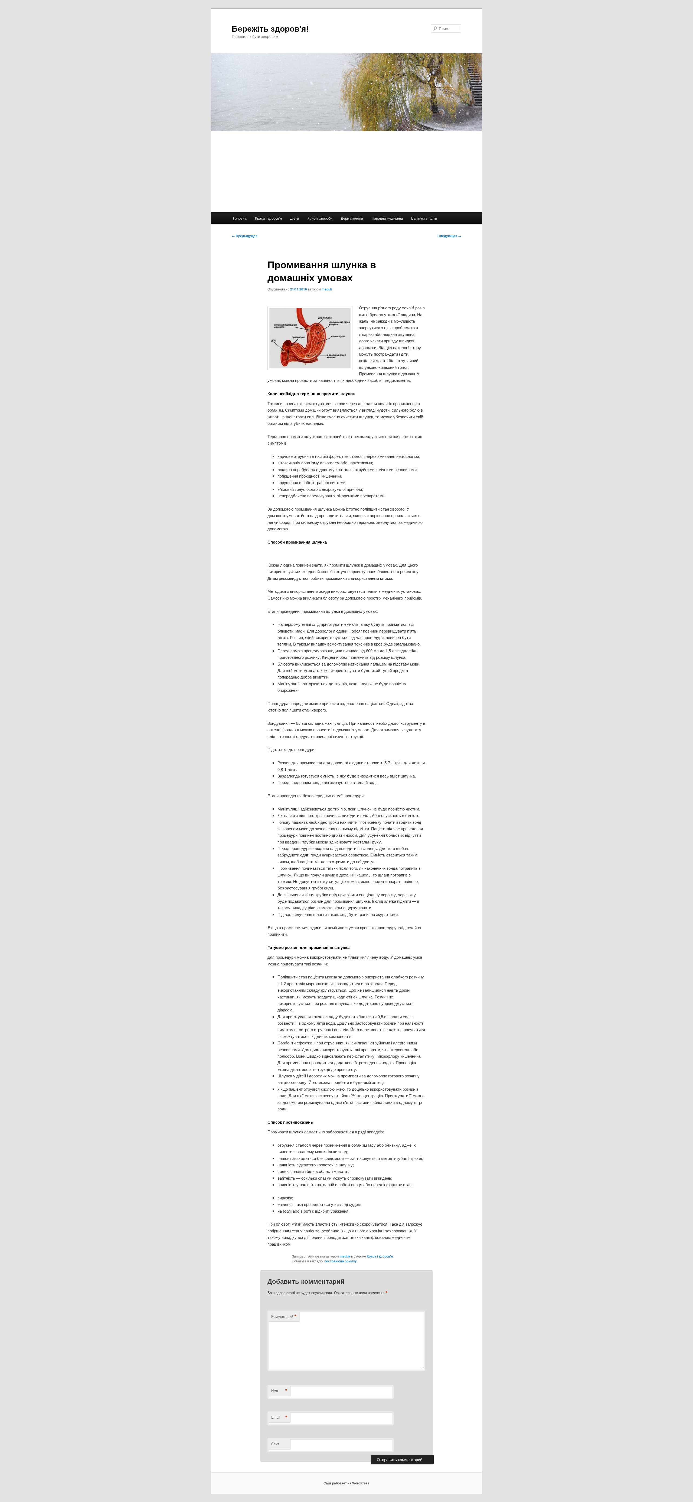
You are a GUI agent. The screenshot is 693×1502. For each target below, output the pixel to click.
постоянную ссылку (340, 1261)
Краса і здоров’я (268, 218)
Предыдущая (244, 235)
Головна (239, 218)
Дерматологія (352, 218)
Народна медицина (387, 218)
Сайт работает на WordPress (346, 1483)
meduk (327, 289)
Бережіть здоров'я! (270, 28)
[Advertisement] (346, 172)
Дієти (294, 218)
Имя (279, 1390)
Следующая (449, 235)
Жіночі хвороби (320, 218)
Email (279, 1417)
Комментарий (284, 1316)
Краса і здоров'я (380, 1256)
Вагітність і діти (424, 218)
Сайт (275, 1443)
